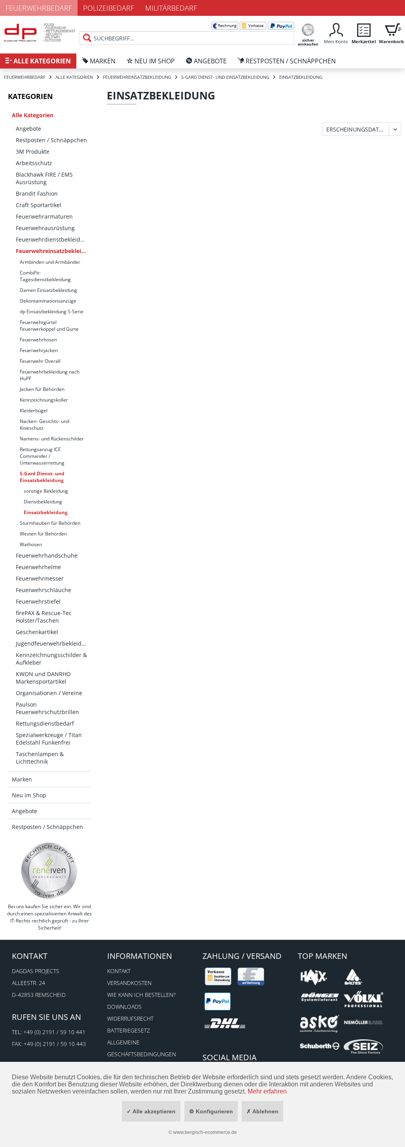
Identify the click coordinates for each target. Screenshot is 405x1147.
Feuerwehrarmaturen (44, 216)
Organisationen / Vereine (49, 693)
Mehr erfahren (267, 1091)
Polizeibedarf (108, 8)
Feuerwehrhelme (38, 567)
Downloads (124, 1006)
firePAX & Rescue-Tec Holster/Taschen (44, 616)
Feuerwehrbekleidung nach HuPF (49, 375)
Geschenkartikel (37, 632)
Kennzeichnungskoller (44, 399)
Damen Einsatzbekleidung (48, 290)
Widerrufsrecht (130, 1018)
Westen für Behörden (43, 533)
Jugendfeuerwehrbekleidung (53, 643)
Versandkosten (129, 983)
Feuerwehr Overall (40, 361)
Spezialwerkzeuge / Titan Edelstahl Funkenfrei (49, 738)
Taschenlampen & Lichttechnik (40, 757)
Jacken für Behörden (42, 389)
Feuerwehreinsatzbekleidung (53, 251)
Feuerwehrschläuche (43, 590)
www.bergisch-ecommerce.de (205, 1132)
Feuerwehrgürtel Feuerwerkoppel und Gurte (49, 325)
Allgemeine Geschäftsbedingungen (141, 1048)
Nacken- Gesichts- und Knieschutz (44, 424)
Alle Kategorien (32, 115)
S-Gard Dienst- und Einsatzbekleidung (42, 477)
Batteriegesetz (128, 1030)
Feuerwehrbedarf (39, 8)
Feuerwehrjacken (39, 350)
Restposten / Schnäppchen (51, 140)
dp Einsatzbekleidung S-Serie (51, 311)
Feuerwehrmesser (40, 578)
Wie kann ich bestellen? (141, 994)
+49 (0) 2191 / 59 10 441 (54, 1032)
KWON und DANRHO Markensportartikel (43, 677)
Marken (22, 779)
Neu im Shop (29, 795)
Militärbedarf (171, 8)
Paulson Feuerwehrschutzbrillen (47, 708)
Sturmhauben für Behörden (50, 523)
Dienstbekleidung (43, 501)
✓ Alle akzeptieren (151, 1111)
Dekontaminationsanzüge (48, 300)
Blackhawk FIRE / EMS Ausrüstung (44, 178)
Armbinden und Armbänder (50, 262)
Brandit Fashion (37, 193)
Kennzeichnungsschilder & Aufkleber (51, 658)
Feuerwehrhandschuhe (47, 555)
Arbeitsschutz (34, 163)
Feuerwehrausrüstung (45, 228)
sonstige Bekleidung (46, 491)
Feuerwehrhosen (38, 339)
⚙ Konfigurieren (211, 1111)
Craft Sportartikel (38, 205)
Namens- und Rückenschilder (52, 438)
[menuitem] (186, 32)
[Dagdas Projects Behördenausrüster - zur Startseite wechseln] (39, 34)
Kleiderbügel (33, 410)
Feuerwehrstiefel (38, 601)
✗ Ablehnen (262, 1111)
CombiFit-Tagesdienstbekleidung (45, 276)
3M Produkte (32, 151)
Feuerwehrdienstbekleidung (53, 239)
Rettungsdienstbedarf (45, 723)
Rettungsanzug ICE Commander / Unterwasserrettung (42, 456)
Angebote (28, 128)
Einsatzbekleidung (46, 512)
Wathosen (31, 544)
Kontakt (119, 971)
